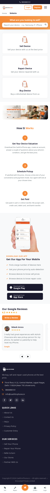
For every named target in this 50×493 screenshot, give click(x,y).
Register (37, 7)
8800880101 (26, 2)
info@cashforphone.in (15, 394)
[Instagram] (16, 400)
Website (13, 13)
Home (4, 13)
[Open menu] (45, 7)
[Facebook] (4, 400)
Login (28, 7)
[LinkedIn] (23, 400)
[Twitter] (10, 400)
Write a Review (11, 317)
